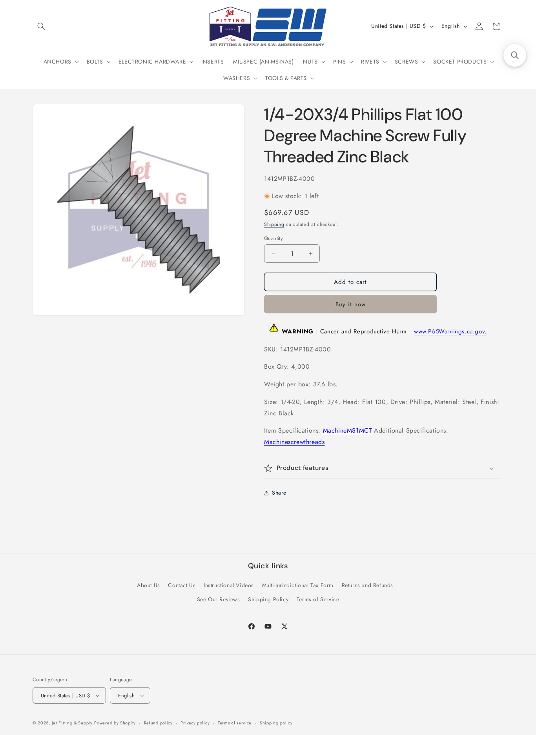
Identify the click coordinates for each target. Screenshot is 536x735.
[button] (41, 26)
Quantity (273, 238)
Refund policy (158, 723)
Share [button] (279, 493)
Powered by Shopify (115, 723)
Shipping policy (276, 723)
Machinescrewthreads (294, 441)
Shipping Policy (268, 599)
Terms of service (235, 723)
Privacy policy (195, 723)
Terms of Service (318, 599)
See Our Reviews (218, 599)
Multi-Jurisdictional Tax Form (298, 585)
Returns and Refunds (367, 585)
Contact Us (181, 585)
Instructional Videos (229, 585)
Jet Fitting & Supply (72, 723)
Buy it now (350, 304)
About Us (148, 585)
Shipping (274, 224)
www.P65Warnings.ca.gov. (450, 331)
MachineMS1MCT (347, 430)
